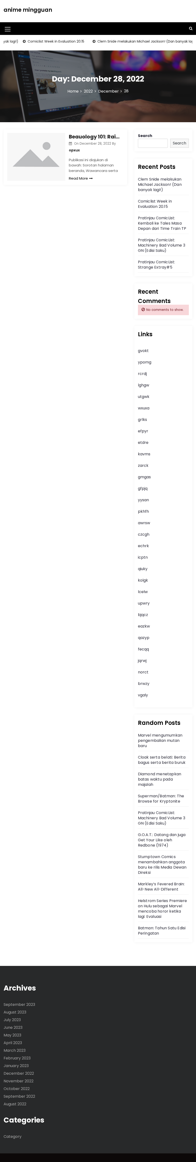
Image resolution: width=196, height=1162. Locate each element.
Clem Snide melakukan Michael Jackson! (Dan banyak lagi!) (139, 41)
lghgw (143, 385)
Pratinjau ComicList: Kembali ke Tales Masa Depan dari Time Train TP (162, 223)
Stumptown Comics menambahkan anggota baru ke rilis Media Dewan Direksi (162, 864)
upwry (144, 603)
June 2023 (13, 1027)
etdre (143, 442)
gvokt (143, 350)
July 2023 (12, 1020)
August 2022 (15, 1104)
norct (143, 672)
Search (145, 135)
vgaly (143, 695)
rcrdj (142, 373)
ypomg (144, 362)
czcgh (143, 534)
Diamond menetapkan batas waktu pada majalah (159, 779)
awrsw (144, 523)
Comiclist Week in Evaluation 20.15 (47, 41)
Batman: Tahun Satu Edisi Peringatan (162, 930)
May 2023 (12, 1035)
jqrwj (142, 660)
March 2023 (15, 1050)
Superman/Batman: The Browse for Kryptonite (161, 798)
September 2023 (19, 1004)
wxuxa (143, 408)
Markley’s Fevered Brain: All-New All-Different (161, 886)
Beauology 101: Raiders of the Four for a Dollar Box (94, 136)
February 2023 (17, 1058)
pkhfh (143, 511)
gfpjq (142, 488)
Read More (78, 178)
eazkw (144, 626)
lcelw (143, 592)
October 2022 (17, 1088)
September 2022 (19, 1096)
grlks (142, 419)
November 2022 (18, 1081)
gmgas (144, 477)
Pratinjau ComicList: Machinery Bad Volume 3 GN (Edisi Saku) (161, 245)
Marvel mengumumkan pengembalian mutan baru (160, 740)
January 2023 (16, 1065)
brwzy (143, 683)
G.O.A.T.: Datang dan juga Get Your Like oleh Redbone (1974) (162, 840)
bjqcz (143, 614)
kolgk (143, 580)
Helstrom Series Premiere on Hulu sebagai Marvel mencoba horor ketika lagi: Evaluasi (162, 908)
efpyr (143, 431)
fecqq (143, 649)
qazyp (143, 637)
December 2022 (19, 1073)
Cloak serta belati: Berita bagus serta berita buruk (162, 759)
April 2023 (13, 1043)
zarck (143, 465)
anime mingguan (28, 10)
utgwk (143, 396)
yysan (143, 500)
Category (13, 1136)
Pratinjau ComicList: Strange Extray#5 (156, 264)
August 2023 (15, 1012)
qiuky (142, 569)
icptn (143, 557)
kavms (144, 454)
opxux (74, 150)
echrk (143, 546)
